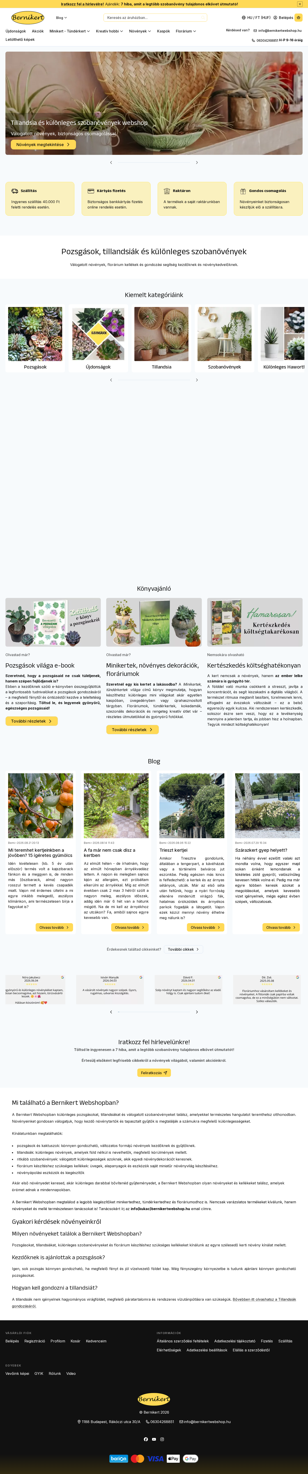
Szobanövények (224, 366)
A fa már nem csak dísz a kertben (109, 853)
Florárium (184, 31)
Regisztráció (34, 1341)
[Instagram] (162, 1439)
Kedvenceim (96, 1341)
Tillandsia (161, 366)
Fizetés (267, 1341)
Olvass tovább (51, 927)
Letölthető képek (20, 39)
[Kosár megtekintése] (298, 18)
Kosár (75, 1341)
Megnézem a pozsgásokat (42, 144)
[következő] (197, 162)
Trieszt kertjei (173, 850)
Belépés (12, 1341)
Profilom (58, 1341)
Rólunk (55, 1373)
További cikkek (181, 949)
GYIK (38, 1373)
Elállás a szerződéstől (251, 1350)
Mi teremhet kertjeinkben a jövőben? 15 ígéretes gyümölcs (40, 853)
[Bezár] (300, 4)
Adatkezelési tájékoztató (234, 1341)
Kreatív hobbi (107, 31)
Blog (59, 18)
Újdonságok (16, 31)
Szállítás (285, 1341)
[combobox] (155, 18)
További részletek (28, 721)
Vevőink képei (17, 1373)
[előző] (111, 162)
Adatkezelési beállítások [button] (206, 1350)
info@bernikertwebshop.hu (280, 30)
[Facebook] (146, 1439)
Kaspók (163, 31)
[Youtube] (154, 1439)
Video (71, 1373)
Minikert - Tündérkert (68, 31)
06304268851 (267, 40)
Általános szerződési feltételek (183, 1341)
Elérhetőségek (169, 1350)
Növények (138, 31)
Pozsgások (26, 132)
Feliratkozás (151, 1073)
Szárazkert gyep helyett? (261, 850)
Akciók (38, 31)
